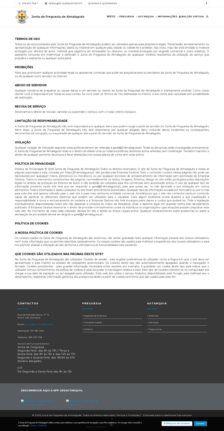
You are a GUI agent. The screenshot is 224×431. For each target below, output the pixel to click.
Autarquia (145, 16)
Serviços (153, 322)
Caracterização (93, 322)
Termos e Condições (128, 415)
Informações (167, 16)
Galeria (88, 329)
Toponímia (155, 329)
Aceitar (200, 423)
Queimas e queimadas (102, 3)
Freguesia (126, 16)
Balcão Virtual (192, 16)
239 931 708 (28, 3)
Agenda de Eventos (95, 315)
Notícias (153, 315)
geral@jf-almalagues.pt (65, 3)
